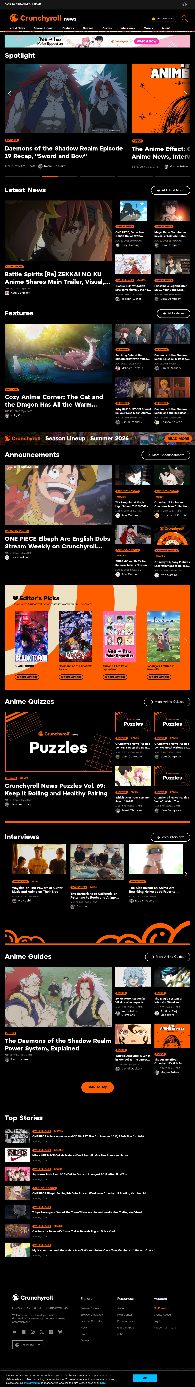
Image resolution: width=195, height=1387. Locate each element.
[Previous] (10, 122)
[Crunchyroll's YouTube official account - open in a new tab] (14, 1331)
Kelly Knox (18, 415)
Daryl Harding (130, 245)
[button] (27, 1344)
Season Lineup (43, 28)
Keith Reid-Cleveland (129, 1013)
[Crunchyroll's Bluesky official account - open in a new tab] (60, 1331)
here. (102, 1383)
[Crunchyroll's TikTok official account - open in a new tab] (51, 1331)
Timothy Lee (19, 1059)
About (166, 28)
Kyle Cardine (19, 557)
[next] (185, 640)
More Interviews (172, 837)
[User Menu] (184, 5)
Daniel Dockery (54, 166)
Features (68, 28)
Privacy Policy (32, 1383)
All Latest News (173, 190)
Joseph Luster (131, 299)
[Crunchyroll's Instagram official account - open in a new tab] (32, 1331)
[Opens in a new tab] (97, 41)
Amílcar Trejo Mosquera (170, 1013)
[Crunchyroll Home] (32, 1300)
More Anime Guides (170, 956)
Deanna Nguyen (171, 422)
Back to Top (97, 1087)
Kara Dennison (20, 293)
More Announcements (168, 455)
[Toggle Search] (184, 19)
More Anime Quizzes (169, 701)
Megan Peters (179, 167)
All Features (176, 313)
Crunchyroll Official (174, 515)
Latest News (17, 28)
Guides (107, 28)
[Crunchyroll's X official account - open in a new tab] (41, 1331)
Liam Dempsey (171, 245)
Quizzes (88, 28)
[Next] (185, 122)
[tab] (22, 178)
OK (145, 1378)
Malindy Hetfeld (132, 368)
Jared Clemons (131, 810)
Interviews (128, 28)
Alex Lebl (24, 901)
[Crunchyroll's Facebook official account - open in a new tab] (23, 1331)
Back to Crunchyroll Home (23, 4)
